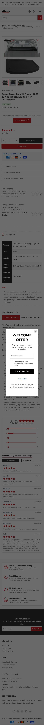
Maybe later (22, 379)
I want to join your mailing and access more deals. (23, 363)
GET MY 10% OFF (22, 371)
